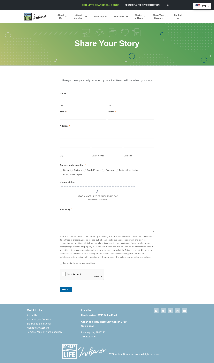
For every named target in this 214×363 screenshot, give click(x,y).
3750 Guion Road (107, 315)
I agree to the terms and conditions (79, 263)
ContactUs (178, 17)
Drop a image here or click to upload (97, 196)
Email (63, 111)
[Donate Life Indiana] (35, 16)
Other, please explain (72, 174)
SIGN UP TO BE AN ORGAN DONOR (100, 5)
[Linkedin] (170, 310)
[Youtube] (184, 310)
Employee (109, 170)
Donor (66, 170)
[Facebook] (156, 310)
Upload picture (67, 182)
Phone (112, 111)
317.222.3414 (88, 336)
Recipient (77, 170)
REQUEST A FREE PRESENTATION (142, 5)
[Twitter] (163, 310)
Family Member (93, 170)
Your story (66, 209)
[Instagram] (177, 310)
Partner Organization (128, 170)
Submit (66, 289)
